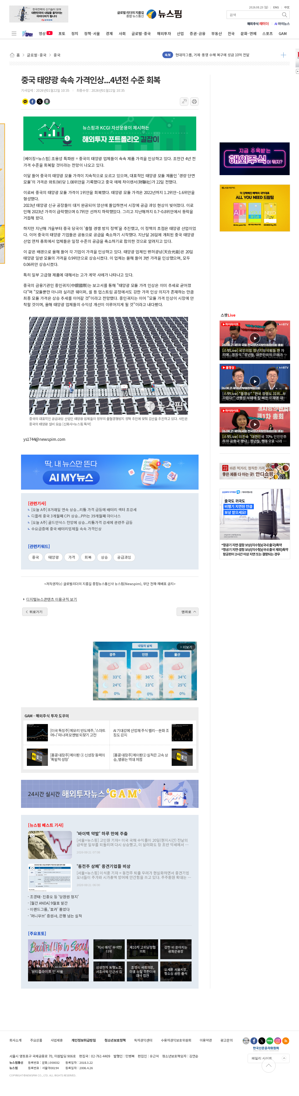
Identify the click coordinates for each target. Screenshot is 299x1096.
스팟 (228, 315)
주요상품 (36, 1040)
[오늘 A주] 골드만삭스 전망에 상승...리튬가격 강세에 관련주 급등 (82, 522)
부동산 (216, 33)
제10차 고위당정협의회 (143, 949)
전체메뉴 (14, 33)
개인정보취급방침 (83, 1040)
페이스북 (32, 102)
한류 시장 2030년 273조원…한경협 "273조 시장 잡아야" (217, 54)
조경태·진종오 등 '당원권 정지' (54, 896)
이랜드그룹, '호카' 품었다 (50, 909)
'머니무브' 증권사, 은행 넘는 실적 (56, 915)
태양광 (53, 557)
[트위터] (261, 1040)
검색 (285, 14)
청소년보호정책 (115, 1040)
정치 (74, 33)
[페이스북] (253, 1040)
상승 (104, 557)
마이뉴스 (282, 23)
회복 (88, 557)
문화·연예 (248, 33)
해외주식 (258, 23)
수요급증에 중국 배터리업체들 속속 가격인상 (66, 528)
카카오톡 (25, 102)
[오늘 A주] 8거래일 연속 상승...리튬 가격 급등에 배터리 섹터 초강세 (84, 509)
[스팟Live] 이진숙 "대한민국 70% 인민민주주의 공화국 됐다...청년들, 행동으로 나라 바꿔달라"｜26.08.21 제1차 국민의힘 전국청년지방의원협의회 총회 (254, 438)
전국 (231, 33)
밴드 (47, 102)
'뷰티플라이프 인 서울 (47, 971)
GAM (283, 33)
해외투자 (164, 33)
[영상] (255, 340)
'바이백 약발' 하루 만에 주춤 (102, 833)
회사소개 (15, 1040)
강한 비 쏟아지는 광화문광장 (175, 949)
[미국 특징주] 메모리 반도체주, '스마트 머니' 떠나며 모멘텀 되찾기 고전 (77, 732)
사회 (122, 33)
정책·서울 (92, 33)
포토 (61, 33)
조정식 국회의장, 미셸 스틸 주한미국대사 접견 (142, 971)
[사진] (50, 844)
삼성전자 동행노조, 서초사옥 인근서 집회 (109, 971)
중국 (35, 557)
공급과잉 (124, 557)
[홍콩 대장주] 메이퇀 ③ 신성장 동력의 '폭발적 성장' (77, 757)
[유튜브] (245, 1040)
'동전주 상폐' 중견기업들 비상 (104, 866)
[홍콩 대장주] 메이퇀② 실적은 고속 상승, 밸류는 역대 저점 (140, 757)
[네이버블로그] (269, 1040)
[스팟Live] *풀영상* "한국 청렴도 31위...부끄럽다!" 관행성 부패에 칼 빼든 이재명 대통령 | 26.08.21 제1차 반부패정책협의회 (254, 395)
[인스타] (277, 1040)
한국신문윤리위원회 (266, 1048)
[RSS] (285, 1040)
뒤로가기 (36, 612)
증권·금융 (198, 33)
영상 (42, 33)
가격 (71, 557)
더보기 (283, 54)
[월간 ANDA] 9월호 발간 (49, 902)
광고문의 (227, 1040)
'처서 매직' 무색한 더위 (109, 949)
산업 (180, 33)
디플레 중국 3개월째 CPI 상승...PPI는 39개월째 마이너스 (76, 515)
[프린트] (194, 101)
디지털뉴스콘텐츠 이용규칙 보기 (51, 599)
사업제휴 (57, 1040)
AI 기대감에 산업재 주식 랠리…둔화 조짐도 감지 (141, 732)
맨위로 (186, 612)
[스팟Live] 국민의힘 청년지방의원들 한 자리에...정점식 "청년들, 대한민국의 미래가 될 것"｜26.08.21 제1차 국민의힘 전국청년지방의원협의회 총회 (254, 352)
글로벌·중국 (141, 33)
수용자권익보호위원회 (176, 1040)
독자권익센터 (143, 1040)
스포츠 (267, 33)
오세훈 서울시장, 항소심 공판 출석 (175, 971)
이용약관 (206, 1040)
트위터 (40, 102)
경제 (109, 33)
